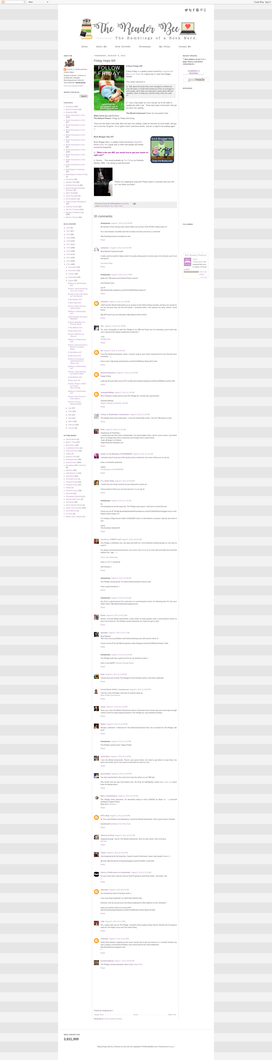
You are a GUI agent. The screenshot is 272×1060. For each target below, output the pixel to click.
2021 (68, 231)
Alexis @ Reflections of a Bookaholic (115, 872)
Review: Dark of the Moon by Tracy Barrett (78, 295)
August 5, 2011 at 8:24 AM (132, 539)
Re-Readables (71, 199)
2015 (68, 251)
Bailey (103, 724)
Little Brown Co (72, 473)
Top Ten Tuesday (72, 210)
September (72, 277)
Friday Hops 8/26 (74, 303)
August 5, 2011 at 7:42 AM (121, 501)
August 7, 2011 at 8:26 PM (124, 961)
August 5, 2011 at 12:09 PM (140, 689)
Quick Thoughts (72, 196)
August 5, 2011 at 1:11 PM (121, 741)
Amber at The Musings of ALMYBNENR (116, 454)
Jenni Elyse (105, 756)
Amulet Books (71, 439)
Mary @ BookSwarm (109, 796)
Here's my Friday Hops (109, 557)
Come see (167, 782)
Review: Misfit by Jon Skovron (76, 335)
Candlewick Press (73, 448)
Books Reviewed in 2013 (75, 125)
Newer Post (98, 1015)
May (70, 415)
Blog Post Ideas (72, 109)
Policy (203, 59)
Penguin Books (72, 482)
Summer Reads (72, 207)
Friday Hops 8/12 (74, 356)
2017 (68, 244)
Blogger (171, 1047)
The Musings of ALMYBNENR (112, 469)
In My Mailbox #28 (75, 328)
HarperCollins (71, 462)
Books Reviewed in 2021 (75, 165)
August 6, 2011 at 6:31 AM (119, 890)
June (70, 411)
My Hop (104, 841)
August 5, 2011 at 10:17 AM (119, 633)
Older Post (172, 1015)
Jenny (103, 707)
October (71, 274)
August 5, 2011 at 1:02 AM (124, 393)
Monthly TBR (71, 182)
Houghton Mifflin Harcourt (76, 465)
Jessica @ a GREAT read (111, 539)
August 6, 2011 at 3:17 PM (115, 921)
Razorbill (69, 493)
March (71, 421)
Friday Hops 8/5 (74, 380)
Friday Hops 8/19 (74, 331)
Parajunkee (166, 71)
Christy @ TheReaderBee (77, 69)
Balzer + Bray (71, 442)
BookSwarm (111, 804)
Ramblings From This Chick (119, 824)
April (70, 418)
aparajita (104, 633)
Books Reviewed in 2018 (75, 150)
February (72, 425)
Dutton (68, 454)
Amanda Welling (107, 393)
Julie (102, 921)
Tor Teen (69, 514)
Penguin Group (72, 485)
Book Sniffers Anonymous (110, 695)
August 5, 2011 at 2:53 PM (128, 796)
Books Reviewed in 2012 (75, 120)
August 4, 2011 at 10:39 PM (121, 223)
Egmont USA (71, 457)
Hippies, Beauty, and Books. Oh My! (114, 403)
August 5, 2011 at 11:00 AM (121, 655)
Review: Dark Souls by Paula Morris (76, 397)
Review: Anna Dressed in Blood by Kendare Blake (77, 347)
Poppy (68, 488)
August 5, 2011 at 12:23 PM (116, 707)
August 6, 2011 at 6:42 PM (119, 939)
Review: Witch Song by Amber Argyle (77, 307)
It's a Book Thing (107, 481)
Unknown (104, 302)
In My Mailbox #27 (75, 352)
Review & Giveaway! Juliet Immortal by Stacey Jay (76, 361)
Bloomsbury (70, 445)
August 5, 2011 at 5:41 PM (125, 835)
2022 (68, 228)
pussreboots (106, 774)
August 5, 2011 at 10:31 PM (117, 853)
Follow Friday (118, 206)
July (70, 408)
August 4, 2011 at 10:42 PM (120, 248)
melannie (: (105, 248)
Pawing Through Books (125, 663)
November (72, 271)
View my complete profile (73, 86)
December (72, 267)
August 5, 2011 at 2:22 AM (143, 454)
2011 (68, 264)
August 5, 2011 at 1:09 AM (140, 415)
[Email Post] (134, 203)
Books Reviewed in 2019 (75, 155)
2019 (68, 238)
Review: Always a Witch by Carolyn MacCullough (77, 386)
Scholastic (70, 502)
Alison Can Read (133, 74)
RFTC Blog (105, 816)
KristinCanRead (107, 961)
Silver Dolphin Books (74, 505)
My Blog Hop (105, 339)
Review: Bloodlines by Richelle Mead (76, 323)
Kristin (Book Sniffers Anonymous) (115, 689)
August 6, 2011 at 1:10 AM (141, 872)
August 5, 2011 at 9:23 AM (121, 598)
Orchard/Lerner (72, 479)
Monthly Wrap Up (72, 185)
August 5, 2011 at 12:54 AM (127, 373)
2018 (68, 241)
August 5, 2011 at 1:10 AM (116, 430)
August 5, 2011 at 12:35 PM (117, 724)
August (71, 281)
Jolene (103, 853)
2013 (68, 258)
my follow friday (106, 263)
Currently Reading (194, 72)
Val (102, 351)
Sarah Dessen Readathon (76, 202)
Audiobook (70, 107)
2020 (68, 235)
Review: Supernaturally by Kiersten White (77, 373)
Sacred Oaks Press (73, 499)
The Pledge (128, 160)
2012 (68, 261)
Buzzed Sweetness (108, 373)
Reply (103, 240)
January (71, 428)
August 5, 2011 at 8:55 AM (121, 578)
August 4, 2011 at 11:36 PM (119, 302)
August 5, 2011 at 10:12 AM (116, 615)
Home (135, 1015)
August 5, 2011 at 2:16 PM (121, 756)
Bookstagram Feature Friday (77, 174)
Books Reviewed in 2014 (75, 130)
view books (203, 277)
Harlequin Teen (72, 460)
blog (135, 489)
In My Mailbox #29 (75, 300)
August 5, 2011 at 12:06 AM (114, 351)
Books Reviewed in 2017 (75, 145)
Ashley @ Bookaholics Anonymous (115, 415)
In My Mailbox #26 (75, 377)
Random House (72, 491)
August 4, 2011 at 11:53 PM (115, 326)
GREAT (109, 562)
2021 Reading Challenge (196, 254)
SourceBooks (71, 511)
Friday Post (137, 964)
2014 (68, 254)
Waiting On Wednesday (75, 213)
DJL (102, 326)
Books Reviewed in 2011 (75, 115)
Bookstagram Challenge (75, 169)
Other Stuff (70, 193)
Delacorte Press (72, 451)
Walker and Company (74, 517)
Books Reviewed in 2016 (75, 140)
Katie (103, 430)
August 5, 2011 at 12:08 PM (116, 674)
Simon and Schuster (73, 508)
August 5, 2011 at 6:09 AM (125, 481)
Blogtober (69, 112)
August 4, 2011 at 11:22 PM (121, 275)
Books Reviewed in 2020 (75, 160)
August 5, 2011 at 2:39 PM (122, 774)
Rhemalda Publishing (74, 496)
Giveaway (70, 179)
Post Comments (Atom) (113, 1019)
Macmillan (70, 476)
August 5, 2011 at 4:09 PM (120, 816)
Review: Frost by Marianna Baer (75, 403)
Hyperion (69, 470)
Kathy (103, 615)
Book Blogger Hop (106, 206)
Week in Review (72, 217)
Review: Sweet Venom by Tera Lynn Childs (78, 290)
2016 (68, 248)
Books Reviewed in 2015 (75, 135)
